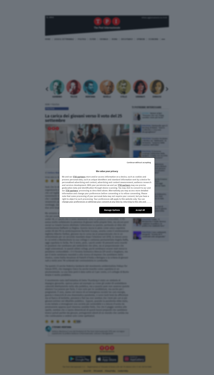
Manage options (112, 210)
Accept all (140, 210)
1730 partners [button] (79, 177)
